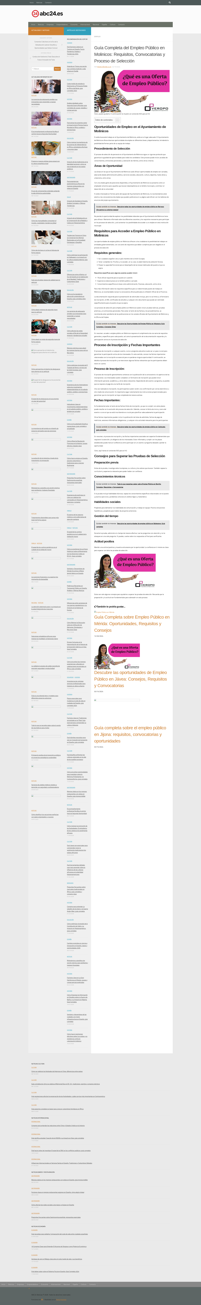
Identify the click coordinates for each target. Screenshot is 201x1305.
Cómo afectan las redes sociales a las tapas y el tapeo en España (52, 1205)
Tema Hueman (61, 1300)
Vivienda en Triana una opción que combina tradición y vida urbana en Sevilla (77, 68)
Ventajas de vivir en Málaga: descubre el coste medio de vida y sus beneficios (56, 1259)
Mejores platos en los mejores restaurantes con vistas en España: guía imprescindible (77, 794)
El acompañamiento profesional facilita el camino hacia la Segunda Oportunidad (77, 811)
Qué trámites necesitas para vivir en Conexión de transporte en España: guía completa (77, 740)
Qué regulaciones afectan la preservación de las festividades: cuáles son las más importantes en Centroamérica (68, 1096)
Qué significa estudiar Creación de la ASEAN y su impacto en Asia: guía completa (57, 1138)
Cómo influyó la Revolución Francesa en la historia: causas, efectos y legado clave (77, 443)
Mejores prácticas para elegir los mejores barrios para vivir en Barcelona (77, 350)
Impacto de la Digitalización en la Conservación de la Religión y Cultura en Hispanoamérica (77, 220)
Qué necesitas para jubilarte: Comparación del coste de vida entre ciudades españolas (59, 1234)
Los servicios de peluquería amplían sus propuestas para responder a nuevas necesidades (44, 102)
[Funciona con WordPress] (42, 1299)
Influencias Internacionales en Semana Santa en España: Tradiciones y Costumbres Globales (61, 1163)
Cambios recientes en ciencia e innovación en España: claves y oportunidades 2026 (77, 945)
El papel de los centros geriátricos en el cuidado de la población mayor (76, 534)
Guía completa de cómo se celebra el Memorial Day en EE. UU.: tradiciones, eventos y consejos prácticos (65, 1084)
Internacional (85, 25)
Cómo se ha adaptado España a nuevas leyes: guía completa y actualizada (77, 426)
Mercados (70, 883)
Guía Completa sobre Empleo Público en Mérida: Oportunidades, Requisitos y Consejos (131, 624)
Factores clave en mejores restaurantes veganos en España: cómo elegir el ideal (57, 1192)
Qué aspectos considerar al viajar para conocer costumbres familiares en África (57, 1109)
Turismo (69, 43)
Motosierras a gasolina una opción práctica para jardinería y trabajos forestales (77, 963)
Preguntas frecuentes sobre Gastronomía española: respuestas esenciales (76, 480)
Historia (69, 79)
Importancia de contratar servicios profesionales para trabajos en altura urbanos (76, 683)
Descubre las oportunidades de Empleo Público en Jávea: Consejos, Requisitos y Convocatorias (130, 679)
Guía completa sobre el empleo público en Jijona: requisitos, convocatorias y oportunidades (130, 734)
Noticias (39, 3)
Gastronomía (71, 177)
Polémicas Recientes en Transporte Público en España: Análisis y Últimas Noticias (77, 588)
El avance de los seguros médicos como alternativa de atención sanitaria (76, 517)
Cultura (112, 25)
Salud (69, 197)
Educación (70, 138)
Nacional (96, 25)
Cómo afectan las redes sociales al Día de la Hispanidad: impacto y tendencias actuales (77, 333)
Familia (33, 543)
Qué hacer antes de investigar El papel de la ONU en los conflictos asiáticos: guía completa (61, 1151)
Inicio (32, 3)
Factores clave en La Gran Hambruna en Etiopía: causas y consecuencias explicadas (77, 980)
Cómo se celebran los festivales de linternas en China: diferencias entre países (57, 1071)
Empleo (97, 37)
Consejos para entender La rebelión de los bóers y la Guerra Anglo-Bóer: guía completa (77, 909)
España (104, 25)
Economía (74, 25)
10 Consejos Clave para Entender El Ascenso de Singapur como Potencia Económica (58, 1246)
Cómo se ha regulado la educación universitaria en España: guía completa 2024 (76, 296)
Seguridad (70, 677)
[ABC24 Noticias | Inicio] (47, 13)
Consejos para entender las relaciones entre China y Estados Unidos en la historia (58, 1126)
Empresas (50, 25)
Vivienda (69, 62)
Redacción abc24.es (104, 67)
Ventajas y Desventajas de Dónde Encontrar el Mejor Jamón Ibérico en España (75, 571)
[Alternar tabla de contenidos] (116, 120)
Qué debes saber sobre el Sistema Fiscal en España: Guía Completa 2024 (55, 1271)
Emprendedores (62, 25)
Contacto (48, 3)
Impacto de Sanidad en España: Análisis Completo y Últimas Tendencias (77, 203)
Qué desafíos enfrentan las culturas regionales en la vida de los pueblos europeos (76, 757)
